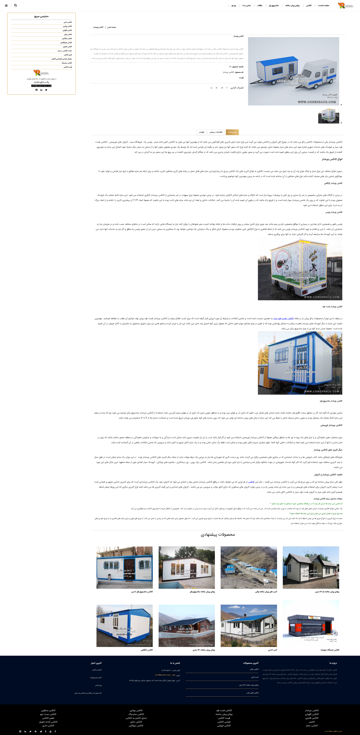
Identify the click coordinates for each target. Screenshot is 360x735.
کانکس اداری (68, 22)
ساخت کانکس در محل (65, 51)
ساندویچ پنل (274, 5)
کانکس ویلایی (67, 26)
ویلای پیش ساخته (292, 5)
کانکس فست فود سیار (283, 319)
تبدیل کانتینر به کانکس (136, 718)
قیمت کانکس (68, 67)
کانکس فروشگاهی (66, 42)
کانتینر (312, 722)
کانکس (308, 5)
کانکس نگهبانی (67, 30)
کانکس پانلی (68, 34)
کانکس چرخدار (312, 710)
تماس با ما (247, 5)
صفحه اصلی (111, 27)
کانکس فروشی (224, 726)
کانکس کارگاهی (67, 38)
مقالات (259, 5)
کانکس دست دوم (48, 714)
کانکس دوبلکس (136, 726)
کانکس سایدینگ (67, 63)
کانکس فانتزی (67, 47)
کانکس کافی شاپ (252, 693)
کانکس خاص (136, 722)
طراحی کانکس (223, 722)
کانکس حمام (312, 726)
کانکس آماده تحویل (48, 722)
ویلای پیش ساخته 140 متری (248, 685)
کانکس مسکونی (48, 710)
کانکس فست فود (224, 710)
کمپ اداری (254, 677)
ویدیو (234, 5)
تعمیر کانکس (68, 55)
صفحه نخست (323, 5)
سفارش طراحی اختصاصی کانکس (61, 59)
